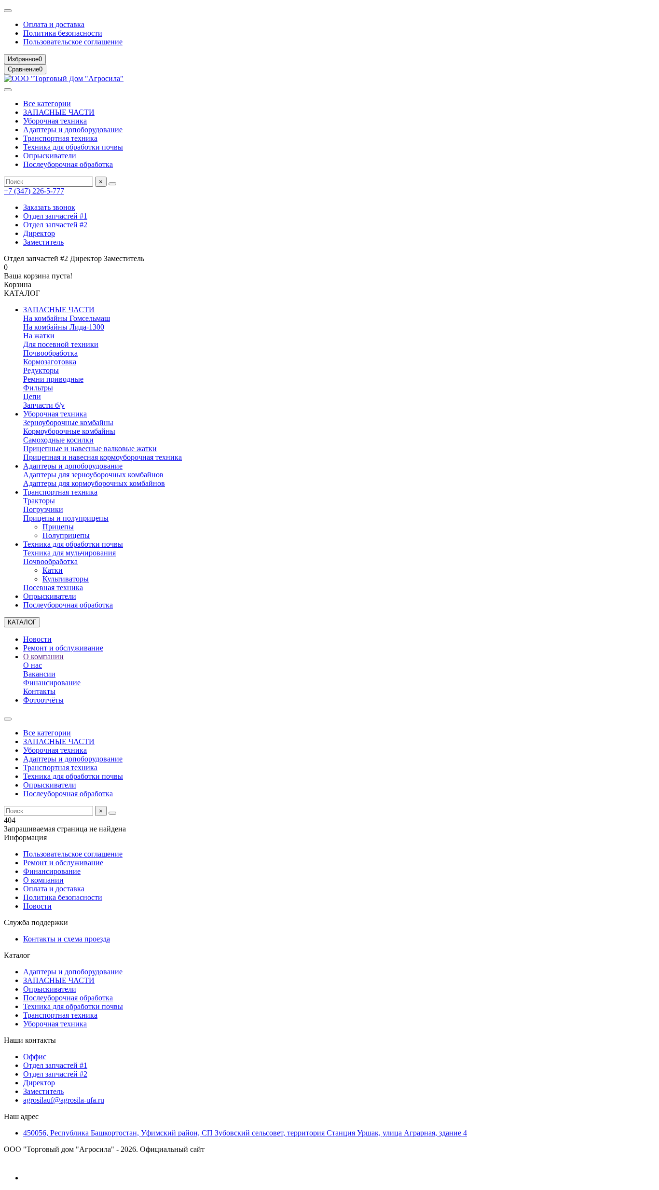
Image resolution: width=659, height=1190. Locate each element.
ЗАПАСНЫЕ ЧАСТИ (59, 112)
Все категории (47, 103)
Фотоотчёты (43, 700)
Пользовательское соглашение (73, 42)
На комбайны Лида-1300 (63, 327)
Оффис (34, 1056)
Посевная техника (53, 587)
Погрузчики (43, 509)
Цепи (32, 396)
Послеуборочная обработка (68, 164)
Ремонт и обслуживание (63, 648)
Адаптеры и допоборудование (73, 129)
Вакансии (39, 674)
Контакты (39, 691)
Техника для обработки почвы (73, 147)
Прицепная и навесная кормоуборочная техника (102, 457)
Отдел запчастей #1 (55, 216)
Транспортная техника (60, 138)
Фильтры (38, 388)
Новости (37, 639)
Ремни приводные (53, 379)
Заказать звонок (49, 207)
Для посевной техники (60, 344)
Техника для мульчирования (69, 553)
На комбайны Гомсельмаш (66, 318)
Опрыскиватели (49, 156)
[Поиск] (112, 183)
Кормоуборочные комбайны (69, 431)
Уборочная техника (55, 121)
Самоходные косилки (58, 440)
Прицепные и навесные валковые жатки (90, 448)
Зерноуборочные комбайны (68, 422)
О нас (32, 665)
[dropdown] (8, 10)
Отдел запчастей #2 (55, 225)
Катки (52, 570)
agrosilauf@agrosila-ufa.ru (63, 1100)
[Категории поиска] (8, 89)
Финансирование (52, 682)
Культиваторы (65, 579)
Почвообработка (50, 353)
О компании (43, 656)
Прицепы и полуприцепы (66, 518)
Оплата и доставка (53, 24)
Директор (39, 233)
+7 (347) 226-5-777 (34, 191)
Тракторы (39, 501)
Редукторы (41, 370)
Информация (25, 837)
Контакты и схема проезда (66, 939)
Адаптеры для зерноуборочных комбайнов (93, 474)
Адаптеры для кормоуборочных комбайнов (94, 483)
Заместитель (43, 242)
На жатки (39, 336)
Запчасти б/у (44, 405)
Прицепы (58, 527)
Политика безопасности (62, 33)
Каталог (17, 955)
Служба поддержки (36, 922)
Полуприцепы (66, 535)
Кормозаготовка (49, 362)
